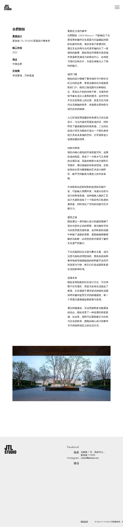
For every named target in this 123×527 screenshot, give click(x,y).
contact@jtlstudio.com (90, 458)
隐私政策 (84, 521)
